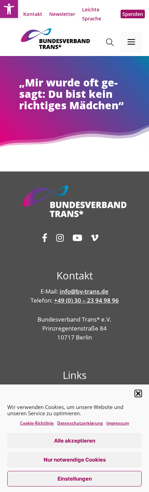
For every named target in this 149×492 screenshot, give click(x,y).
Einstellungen (75, 478)
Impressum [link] (117, 423)
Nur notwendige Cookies (75, 459)
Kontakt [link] (32, 14)
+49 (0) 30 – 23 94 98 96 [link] (86, 300)
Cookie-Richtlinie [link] (37, 423)
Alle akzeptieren (74, 440)
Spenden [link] (132, 14)
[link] (9, 9)
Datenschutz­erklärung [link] (80, 423)
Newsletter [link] (62, 14)
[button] (138, 393)
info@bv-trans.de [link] (84, 291)
